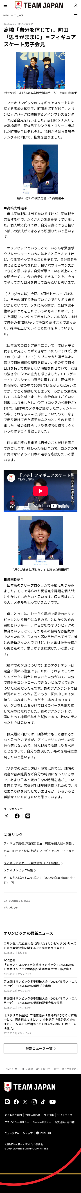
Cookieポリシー (42, 1122)
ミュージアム (11, 1133)
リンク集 (49, 1115)
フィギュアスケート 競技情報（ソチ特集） (32, 863)
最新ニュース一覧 (39, 1048)
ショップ (28, 1133)
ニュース (19, 1069)
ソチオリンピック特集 (18, 870)
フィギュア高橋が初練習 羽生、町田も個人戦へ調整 (38, 843)
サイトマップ (64, 1115)
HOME (7, 1069)
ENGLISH (45, 1133)
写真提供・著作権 (64, 1122)
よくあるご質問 (13, 1115)
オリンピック (11, 907)
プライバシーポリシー (16, 1122)
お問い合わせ (32, 1115)
